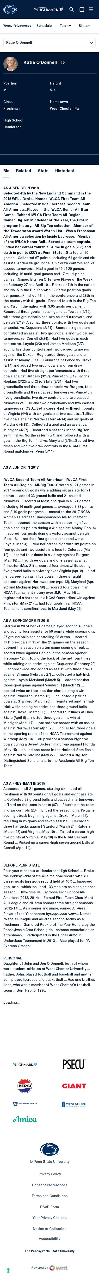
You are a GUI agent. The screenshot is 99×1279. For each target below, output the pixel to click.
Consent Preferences (49, 1185)
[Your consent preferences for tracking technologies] (8, 1270)
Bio (6, 171)
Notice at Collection (49, 1229)
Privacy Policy (49, 1174)
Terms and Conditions (49, 1196)
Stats (83, 26)
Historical (64, 171)
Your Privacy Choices (49, 1218)
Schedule (44, 26)
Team (64, 26)
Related (23, 171)
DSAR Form (49, 1207)
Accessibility (49, 1239)
